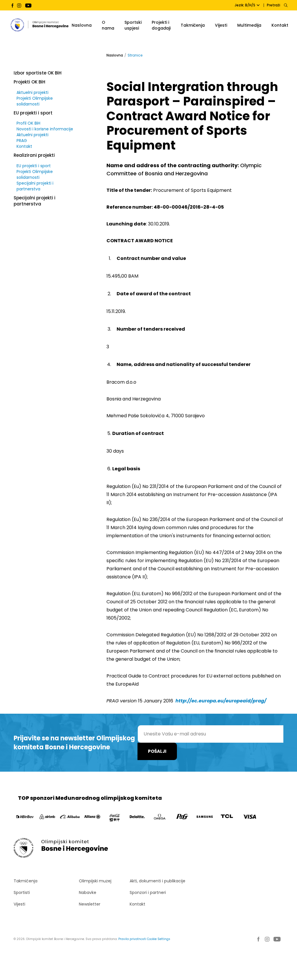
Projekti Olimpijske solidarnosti (35, 101)
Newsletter (89, 904)
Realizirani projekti (34, 155)
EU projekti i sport (33, 113)
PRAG (22, 140)
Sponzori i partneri (148, 892)
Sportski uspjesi (133, 25)
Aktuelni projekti (32, 92)
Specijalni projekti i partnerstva (35, 186)
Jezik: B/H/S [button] (245, 5)
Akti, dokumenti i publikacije (157, 881)
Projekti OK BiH (29, 82)
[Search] (285, 5)
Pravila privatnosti (132, 939)
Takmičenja (193, 25)
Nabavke (87, 892)
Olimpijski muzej (95, 881)
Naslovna (82, 25)
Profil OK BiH (28, 123)
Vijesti (221, 25)
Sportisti (22, 892)
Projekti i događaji (161, 25)
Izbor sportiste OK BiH (37, 73)
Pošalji (157, 751)
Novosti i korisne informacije (45, 129)
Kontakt (279, 25)
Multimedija (249, 25)
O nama (108, 25)
